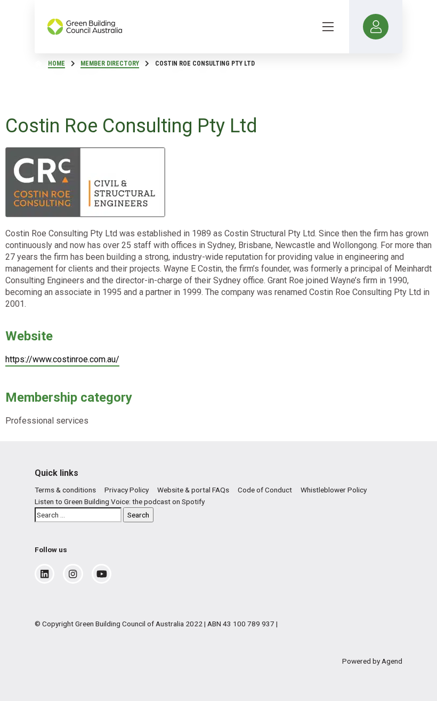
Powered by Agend (372, 661)
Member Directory (109, 63)
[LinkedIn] (44, 574)
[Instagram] (73, 574)
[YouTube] (101, 574)
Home (56, 63)
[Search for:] (78, 514)
